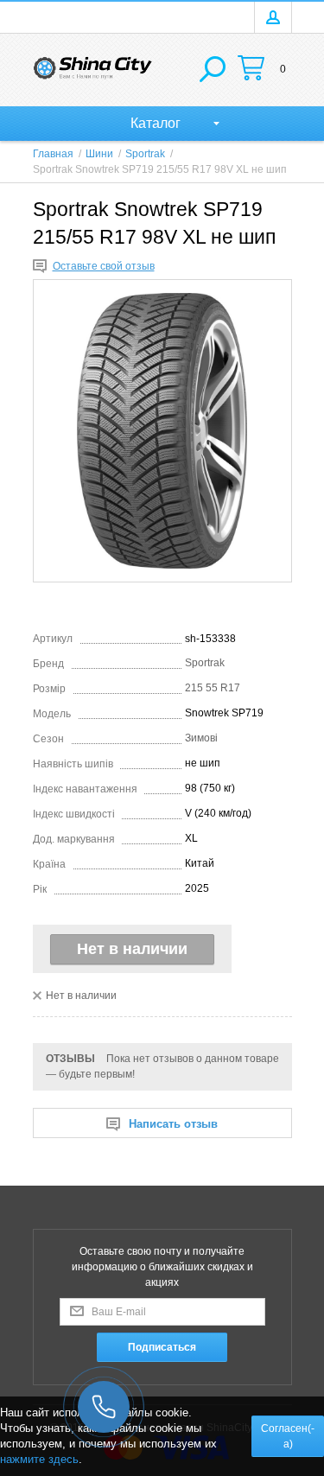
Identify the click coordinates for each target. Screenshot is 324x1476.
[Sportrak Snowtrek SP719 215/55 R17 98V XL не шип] (162, 431)
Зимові (201, 738)
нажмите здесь (39, 1459)
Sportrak (205, 663)
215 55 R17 (212, 688)
